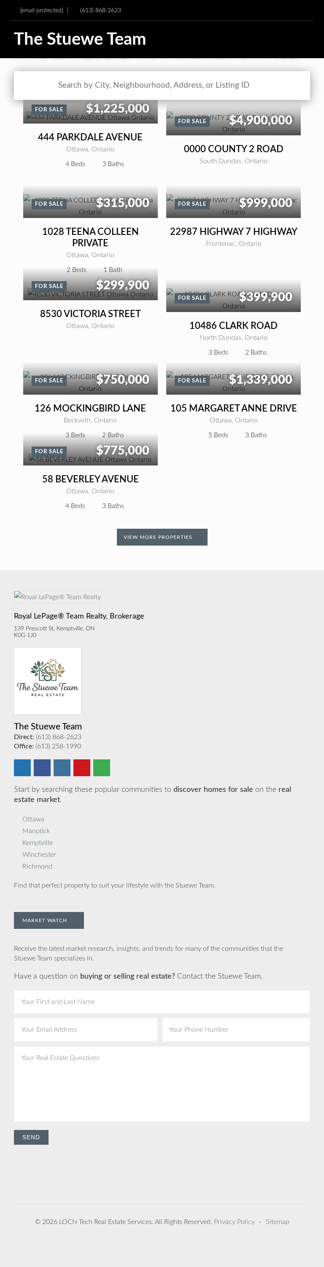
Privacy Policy (234, 1222)
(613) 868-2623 (100, 10)
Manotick (36, 831)
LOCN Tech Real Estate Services (105, 1222)
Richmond (37, 866)
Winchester (39, 854)
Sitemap (277, 1222)
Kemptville (37, 842)
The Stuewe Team (80, 39)
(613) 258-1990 (58, 746)
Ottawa (33, 819)
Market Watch (45, 920)
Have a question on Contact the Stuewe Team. (138, 976)
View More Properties (159, 537)
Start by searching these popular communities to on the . (152, 795)
